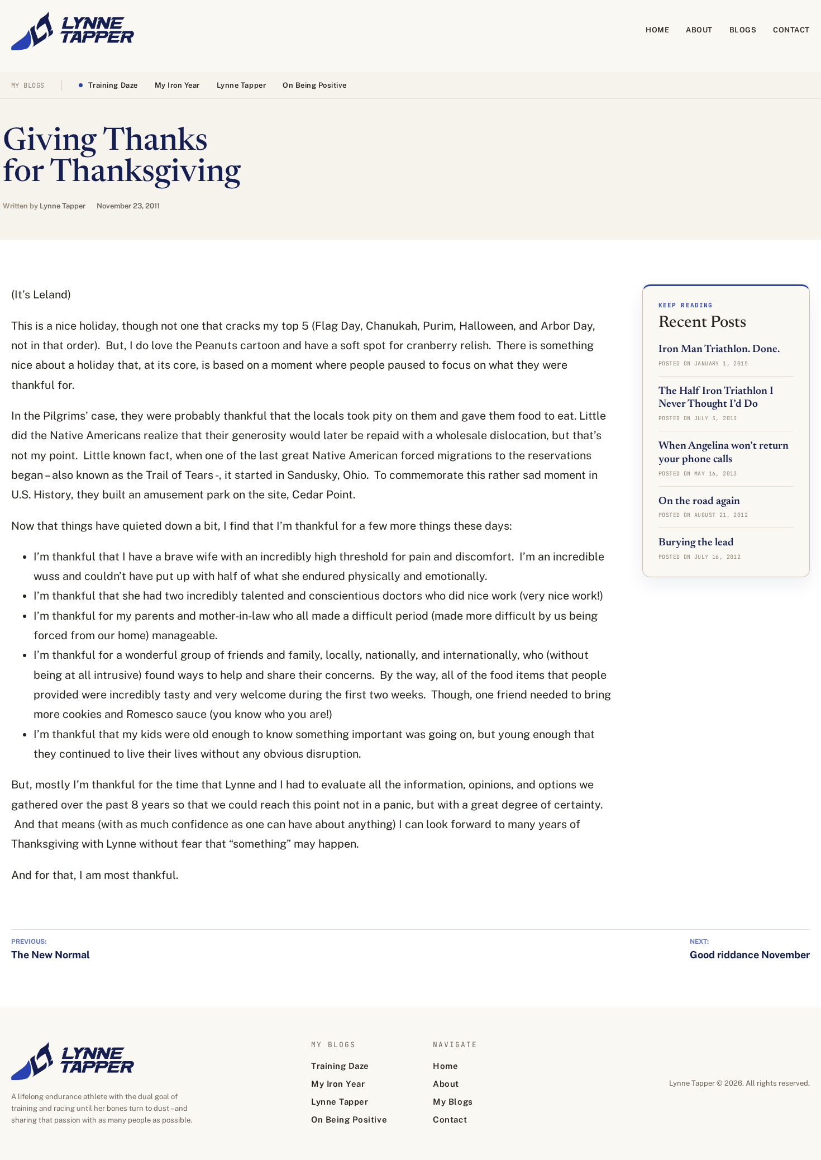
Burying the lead (696, 543)
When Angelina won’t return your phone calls (723, 453)
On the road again (699, 501)
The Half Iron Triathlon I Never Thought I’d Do (716, 398)
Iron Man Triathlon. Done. (719, 349)
